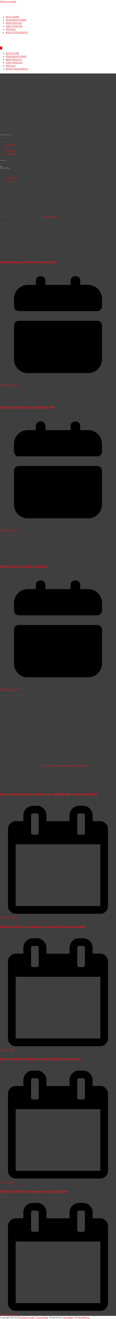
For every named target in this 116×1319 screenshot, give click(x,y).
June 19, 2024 (7, 1182)
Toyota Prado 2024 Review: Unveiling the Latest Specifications (34, 1191)
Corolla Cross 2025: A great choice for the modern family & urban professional (42, 926)
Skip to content (8, 1)
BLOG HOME (12, 16)
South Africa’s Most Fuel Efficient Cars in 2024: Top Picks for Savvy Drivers (40, 1059)
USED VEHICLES (14, 26)
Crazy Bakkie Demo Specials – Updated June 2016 (27, 407)
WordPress (84, 1317)
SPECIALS (11, 29)
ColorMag (67, 1317)
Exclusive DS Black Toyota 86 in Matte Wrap (23, 566)
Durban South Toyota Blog (33, 1317)
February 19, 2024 (9, 1314)
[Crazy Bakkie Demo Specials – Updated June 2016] (27, 401)
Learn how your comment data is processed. (65, 765)
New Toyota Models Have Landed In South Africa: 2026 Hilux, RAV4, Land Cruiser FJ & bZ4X (48, 794)
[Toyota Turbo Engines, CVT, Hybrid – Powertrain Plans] (22, 255)
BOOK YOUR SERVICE (17, 32)
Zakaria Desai (50, 216)
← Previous (12, 177)
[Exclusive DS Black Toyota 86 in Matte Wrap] (25, 560)
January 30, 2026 (9, 917)
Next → (10, 180)
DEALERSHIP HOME (16, 20)
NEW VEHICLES (14, 23)
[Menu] (1, 48)
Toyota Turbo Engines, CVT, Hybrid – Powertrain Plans (28, 262)
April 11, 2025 (7, 1049)
